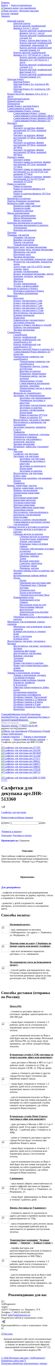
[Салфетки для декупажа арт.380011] (20, 761)
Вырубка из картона (30, 371)
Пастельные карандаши (25, 497)
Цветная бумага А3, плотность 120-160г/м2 (31, 90)
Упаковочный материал (25, 244)
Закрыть (5, 16)
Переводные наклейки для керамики (32, 478)
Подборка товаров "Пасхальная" (30, 697)
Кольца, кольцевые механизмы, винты (33, 274)
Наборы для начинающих (26, 327)
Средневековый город (31, 553)
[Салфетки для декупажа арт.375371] (20, 758)
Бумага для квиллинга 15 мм (28, 310)
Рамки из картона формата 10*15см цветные (31, 194)
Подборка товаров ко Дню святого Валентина (31, 708)
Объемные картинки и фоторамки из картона (32, 618)
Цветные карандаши (24, 505)
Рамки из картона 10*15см (33, 415)
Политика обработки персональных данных (24, 1363)
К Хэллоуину (20, 685)
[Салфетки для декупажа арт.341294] (20, 750)
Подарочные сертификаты (27, 694)
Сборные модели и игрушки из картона (28, 527)
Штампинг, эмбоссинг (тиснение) (31, 446)
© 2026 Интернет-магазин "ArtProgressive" (23, 1358)
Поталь (17, 480)
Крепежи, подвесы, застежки (28, 276)
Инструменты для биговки (27, 653)
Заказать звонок (9, 725)
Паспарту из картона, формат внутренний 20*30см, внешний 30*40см (29, 145)
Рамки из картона (16, 184)
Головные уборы (28, 565)
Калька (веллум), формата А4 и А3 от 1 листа (27, 95)
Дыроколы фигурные (24, 651)
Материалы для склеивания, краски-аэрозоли (26, 622)
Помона (5, 2)
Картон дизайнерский (24, 337)
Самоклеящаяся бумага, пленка (23, 111)
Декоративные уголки (31, 381)
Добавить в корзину (11, 831)
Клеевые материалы (23, 315)
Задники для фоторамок (25, 271)
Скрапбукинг (14, 332)
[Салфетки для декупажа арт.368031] (20, 766)
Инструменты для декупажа (28, 473)
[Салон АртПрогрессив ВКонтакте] (2, 1328)
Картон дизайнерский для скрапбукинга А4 (26, 340)
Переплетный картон (18, 98)
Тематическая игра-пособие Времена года (34, 613)
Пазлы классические (30, 592)
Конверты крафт (22, 208)
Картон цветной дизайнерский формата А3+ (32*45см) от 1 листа (31, 53)
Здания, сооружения (30, 541)
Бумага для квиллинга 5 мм (27, 303)
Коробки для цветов (23, 240)
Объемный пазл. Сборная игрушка (33, 586)
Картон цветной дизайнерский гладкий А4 (36, 36)
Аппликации (20, 227)
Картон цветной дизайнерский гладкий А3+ (36, 65)
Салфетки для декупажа (25, 454)
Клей (16, 634)
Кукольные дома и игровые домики (34, 545)
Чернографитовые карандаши (28, 507)
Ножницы (18, 670)
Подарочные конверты (25, 692)
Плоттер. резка (17, 717)
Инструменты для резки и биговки (31, 419)
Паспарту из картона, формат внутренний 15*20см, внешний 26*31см (29, 137)
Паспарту (12, 123)
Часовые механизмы (24, 257)
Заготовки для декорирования (29, 395)
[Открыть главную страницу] (20, 10)
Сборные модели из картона (28, 534)
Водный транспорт (29, 561)
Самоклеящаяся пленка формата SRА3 (33, 115)
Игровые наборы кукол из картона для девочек (33, 571)
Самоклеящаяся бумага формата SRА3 (33, 118)
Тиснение (18, 658)
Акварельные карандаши (26, 492)
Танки (23, 558)
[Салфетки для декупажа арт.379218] (20, 769)
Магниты (18, 281)
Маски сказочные (22, 220)
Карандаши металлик (24, 500)
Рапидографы (20, 517)
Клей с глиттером (22, 636)
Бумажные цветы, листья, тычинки (33, 377)
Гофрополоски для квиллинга (28, 320)
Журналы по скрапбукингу (27, 393)
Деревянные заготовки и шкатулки (32, 401)
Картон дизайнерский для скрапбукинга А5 (26, 345)
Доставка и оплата (22, 835)
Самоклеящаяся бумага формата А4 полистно (31, 352)
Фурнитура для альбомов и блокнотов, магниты (27, 440)
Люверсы (18, 278)
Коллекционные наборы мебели (30, 575)
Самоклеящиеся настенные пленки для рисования (31, 523)
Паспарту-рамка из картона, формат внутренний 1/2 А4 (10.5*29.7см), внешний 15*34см (32, 171)
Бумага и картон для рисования (29, 519)
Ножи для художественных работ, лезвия (31, 666)
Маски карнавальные (18, 213)
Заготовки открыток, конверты (29, 427)
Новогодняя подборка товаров (29, 680)
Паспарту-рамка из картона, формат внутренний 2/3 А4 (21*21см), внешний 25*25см (32, 179)
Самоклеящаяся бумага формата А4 (31, 120)
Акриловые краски (23, 509)
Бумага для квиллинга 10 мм (28, 308)
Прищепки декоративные (33, 373)
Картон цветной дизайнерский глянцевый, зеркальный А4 (36, 44)
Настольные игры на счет (33, 604)
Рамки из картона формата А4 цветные (29, 189)
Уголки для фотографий (25, 286)
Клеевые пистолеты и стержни (29, 631)
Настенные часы (22, 254)
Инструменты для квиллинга (28, 312)
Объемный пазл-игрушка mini (35, 582)
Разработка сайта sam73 (13, 1360)
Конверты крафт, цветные (20, 203)
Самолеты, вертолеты (31, 563)
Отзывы (12, 719)
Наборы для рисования (25, 490)
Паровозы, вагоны (29, 568)
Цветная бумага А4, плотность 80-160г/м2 (31, 85)
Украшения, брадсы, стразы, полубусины (34, 367)
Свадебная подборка (24, 677)
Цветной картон (15, 21)
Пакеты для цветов (23, 242)
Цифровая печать (18, 714)
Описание (6, 835)
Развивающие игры (23, 597)
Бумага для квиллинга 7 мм (27, 305)
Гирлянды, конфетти (24, 682)
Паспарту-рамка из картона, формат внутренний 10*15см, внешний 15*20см (32, 164)
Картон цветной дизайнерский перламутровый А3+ (36, 75)
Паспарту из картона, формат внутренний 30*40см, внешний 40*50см (29, 152)
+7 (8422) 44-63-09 (27, 725)
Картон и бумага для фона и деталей (32, 325)
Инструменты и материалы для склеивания (29, 423)
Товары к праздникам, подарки (23, 672)
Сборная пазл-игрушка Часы (34, 595)
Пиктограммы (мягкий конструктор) (31, 608)
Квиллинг (12, 295)
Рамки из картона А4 (31, 417)
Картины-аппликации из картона (24, 222)
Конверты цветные (23, 210)
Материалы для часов (24, 252)
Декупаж (12, 449)
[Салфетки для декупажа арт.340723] (20, 772)
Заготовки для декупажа (26, 456)
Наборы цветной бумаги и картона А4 (33, 349)
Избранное (23, 719)
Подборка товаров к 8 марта (28, 702)
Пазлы (16, 578)
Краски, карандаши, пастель (22, 485)
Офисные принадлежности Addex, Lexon (31, 688)
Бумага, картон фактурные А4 (35, 40)
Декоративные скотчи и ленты (35, 388)
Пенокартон (13, 103)
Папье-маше (26, 412)
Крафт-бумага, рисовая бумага (23, 106)
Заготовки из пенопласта (33, 466)
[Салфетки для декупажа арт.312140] (20, 755)
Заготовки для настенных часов (36, 405)
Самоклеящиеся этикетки (20, 108)
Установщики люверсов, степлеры (31, 434)
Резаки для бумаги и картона (28, 663)
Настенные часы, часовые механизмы (27, 247)
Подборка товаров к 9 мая (26, 704)
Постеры (11, 232)
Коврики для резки (23, 655)
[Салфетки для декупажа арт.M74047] (21, 753)
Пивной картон (15, 101)
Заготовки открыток (24, 322)
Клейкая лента (21, 638)
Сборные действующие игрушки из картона (37, 549)
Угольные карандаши (24, 502)
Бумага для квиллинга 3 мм (27, 300)
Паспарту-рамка (15, 157)
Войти (4, 5)
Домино (24, 602)
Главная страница (10, 736)
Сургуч (17, 429)
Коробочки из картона (19, 198)
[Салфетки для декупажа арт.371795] (20, 747)
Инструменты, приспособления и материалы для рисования (30, 513)
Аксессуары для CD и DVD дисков (31, 266)
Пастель (17, 495)
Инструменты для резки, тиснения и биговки (26, 642)
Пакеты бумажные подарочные (23, 201)
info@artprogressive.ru (19, 1315)
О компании (31, 717)
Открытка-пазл (27, 590)
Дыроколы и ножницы (25, 437)
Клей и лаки (19, 475)
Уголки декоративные (24, 283)
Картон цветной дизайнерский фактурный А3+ (36, 70)
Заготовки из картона (31, 407)
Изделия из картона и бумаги (22, 288)
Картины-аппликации (25, 230)
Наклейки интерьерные (25, 293)
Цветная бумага (15, 79)
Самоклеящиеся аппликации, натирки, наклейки (35, 384)
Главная (5, 714)
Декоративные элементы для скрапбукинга (28, 357)
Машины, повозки (29, 556)
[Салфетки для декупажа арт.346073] (20, 764)
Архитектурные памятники (34, 539)
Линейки (18, 660)
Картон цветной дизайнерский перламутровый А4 (36, 48)
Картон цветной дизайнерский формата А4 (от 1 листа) (29, 26)
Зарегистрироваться (21, 5)
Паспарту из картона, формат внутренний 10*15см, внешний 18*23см (29, 130)
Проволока (19, 317)
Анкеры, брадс (21, 269)
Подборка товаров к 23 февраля (29, 699)
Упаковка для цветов (18, 235)
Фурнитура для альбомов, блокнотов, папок (30, 259)
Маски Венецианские (24, 218)
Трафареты (19, 432)
